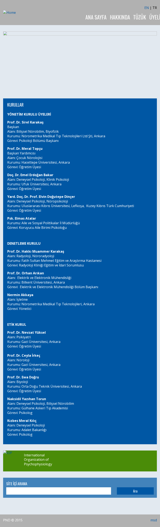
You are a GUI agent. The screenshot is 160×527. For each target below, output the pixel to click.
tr (154, 7)
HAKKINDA (120, 17)
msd (153, 520)
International (34, 455)
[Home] (9, 12)
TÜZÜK (139, 17)
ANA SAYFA (95, 17)
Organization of (36, 459)
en (146, 7)
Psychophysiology (38, 464)
